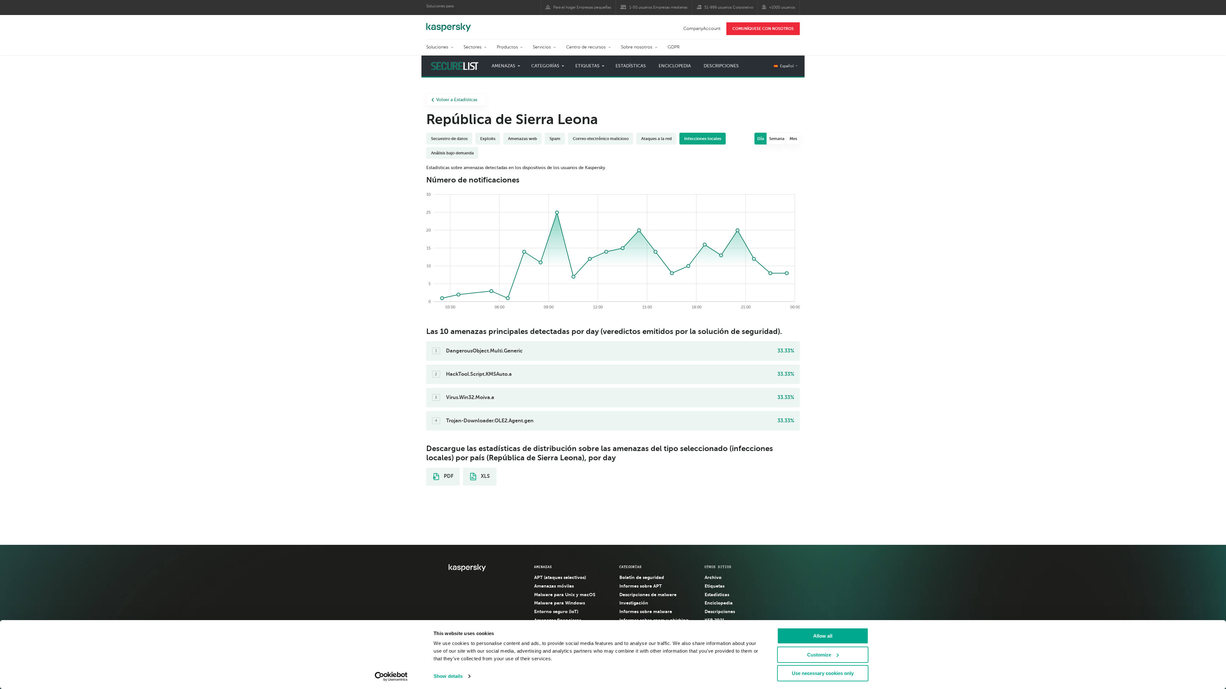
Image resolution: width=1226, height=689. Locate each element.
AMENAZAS (543, 567)
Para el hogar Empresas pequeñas (582, 7)
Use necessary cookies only (823, 673)
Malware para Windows (559, 602)
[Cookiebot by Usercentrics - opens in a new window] (391, 676)
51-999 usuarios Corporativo (728, 7)
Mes (793, 138)
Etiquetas (714, 586)
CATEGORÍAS (630, 567)
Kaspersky (448, 24)
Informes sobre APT (640, 586)
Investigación (633, 602)
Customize (819, 654)
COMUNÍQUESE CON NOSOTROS (763, 28)
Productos (507, 47)
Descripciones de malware (648, 594)
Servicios (542, 47)
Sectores (472, 47)
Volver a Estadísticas (456, 99)
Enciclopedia (675, 65)
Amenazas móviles (554, 586)
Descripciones (721, 65)
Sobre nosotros (636, 47)
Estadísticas (631, 65)
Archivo (713, 577)
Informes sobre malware (645, 611)
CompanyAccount (702, 28)
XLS (485, 476)
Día (760, 138)
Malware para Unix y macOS (564, 594)
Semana (776, 138)
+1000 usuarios (782, 7)
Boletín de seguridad (641, 577)
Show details (448, 676)
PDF (448, 476)
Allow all (822, 636)
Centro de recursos (586, 47)
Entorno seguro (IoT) (556, 611)
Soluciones (437, 47)
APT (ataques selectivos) (560, 577)
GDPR (674, 47)
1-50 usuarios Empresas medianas (658, 7)
